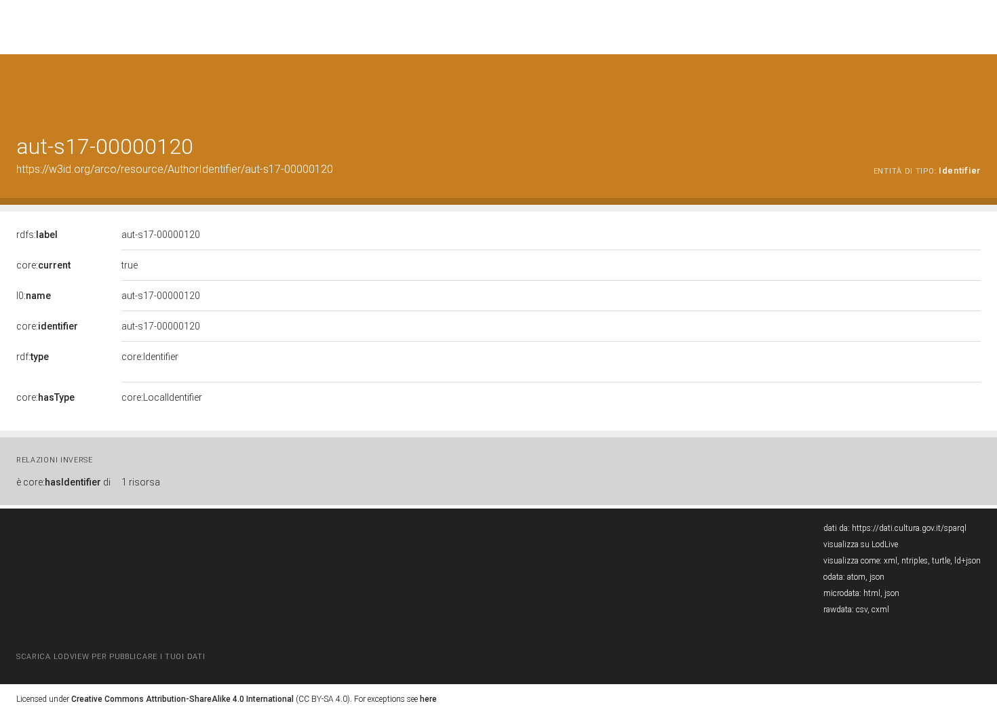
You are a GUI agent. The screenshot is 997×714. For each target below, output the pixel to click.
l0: (33, 295)
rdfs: (37, 234)
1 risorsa (140, 482)
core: (43, 265)
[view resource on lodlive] (974, 88)
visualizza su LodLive (860, 544)
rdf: (32, 356)
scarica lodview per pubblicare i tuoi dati (110, 656)
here (428, 699)
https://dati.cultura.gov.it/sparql (909, 528)
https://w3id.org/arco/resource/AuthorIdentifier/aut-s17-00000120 (174, 169)
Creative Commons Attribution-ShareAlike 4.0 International (182, 699)
